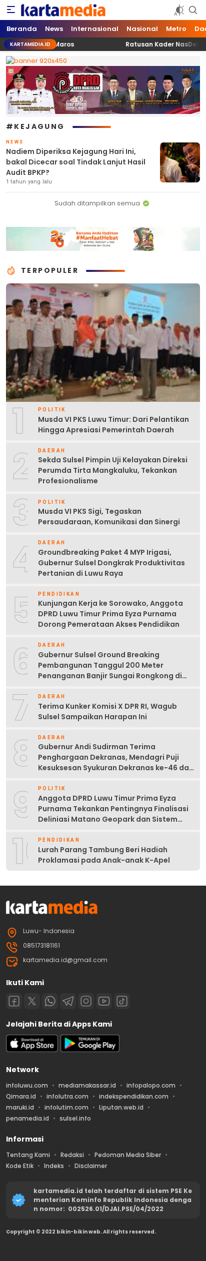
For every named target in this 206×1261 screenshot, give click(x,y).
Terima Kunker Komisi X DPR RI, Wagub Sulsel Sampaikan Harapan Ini (107, 711)
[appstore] (32, 1050)
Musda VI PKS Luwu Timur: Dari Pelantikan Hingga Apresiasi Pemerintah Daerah (113, 424)
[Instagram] (86, 1001)
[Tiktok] (122, 1001)
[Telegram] (68, 1001)
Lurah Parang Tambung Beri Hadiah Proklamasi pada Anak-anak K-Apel (104, 855)
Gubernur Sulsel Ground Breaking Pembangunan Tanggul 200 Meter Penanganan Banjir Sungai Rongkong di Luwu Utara (110, 670)
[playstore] (90, 1050)
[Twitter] (32, 1001)
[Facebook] (14, 1001)
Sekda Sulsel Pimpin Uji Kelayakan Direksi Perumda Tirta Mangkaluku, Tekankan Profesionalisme (113, 470)
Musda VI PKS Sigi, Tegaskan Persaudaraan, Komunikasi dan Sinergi (109, 516)
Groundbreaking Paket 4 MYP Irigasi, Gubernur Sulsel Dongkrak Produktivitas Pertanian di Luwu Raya (111, 562)
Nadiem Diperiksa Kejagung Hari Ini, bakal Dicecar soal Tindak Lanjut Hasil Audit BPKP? (76, 161)
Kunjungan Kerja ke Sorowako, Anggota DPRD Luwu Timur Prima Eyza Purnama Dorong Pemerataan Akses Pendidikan (110, 613)
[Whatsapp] (50, 1001)
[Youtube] (104, 1001)
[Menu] (11, 9)
